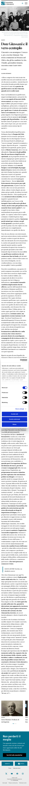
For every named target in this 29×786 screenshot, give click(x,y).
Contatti (7, 763)
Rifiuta (14, 424)
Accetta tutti (14, 414)
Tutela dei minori (16, 768)
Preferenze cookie (22, 782)
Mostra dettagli (19, 409)
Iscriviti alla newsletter (14, 755)
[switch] (25, 392)
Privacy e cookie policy (13, 782)
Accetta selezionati (14, 419)
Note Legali (5, 782)
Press (10, 768)
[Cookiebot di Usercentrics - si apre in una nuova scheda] (20, 360)
